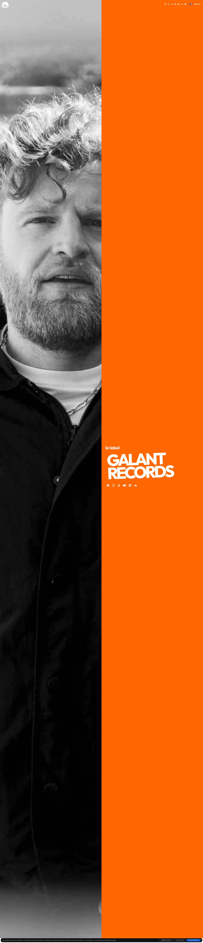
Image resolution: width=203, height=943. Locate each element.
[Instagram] (168, 4)
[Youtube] (178, 4)
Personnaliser (165, 940)
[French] (192, 4)
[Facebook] (165, 4)
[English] (190, 4)
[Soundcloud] (181, 4)
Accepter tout (193, 940)
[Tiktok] (171, 4)
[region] (101, 940)
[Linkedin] (175, 4)
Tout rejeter (179, 940)
